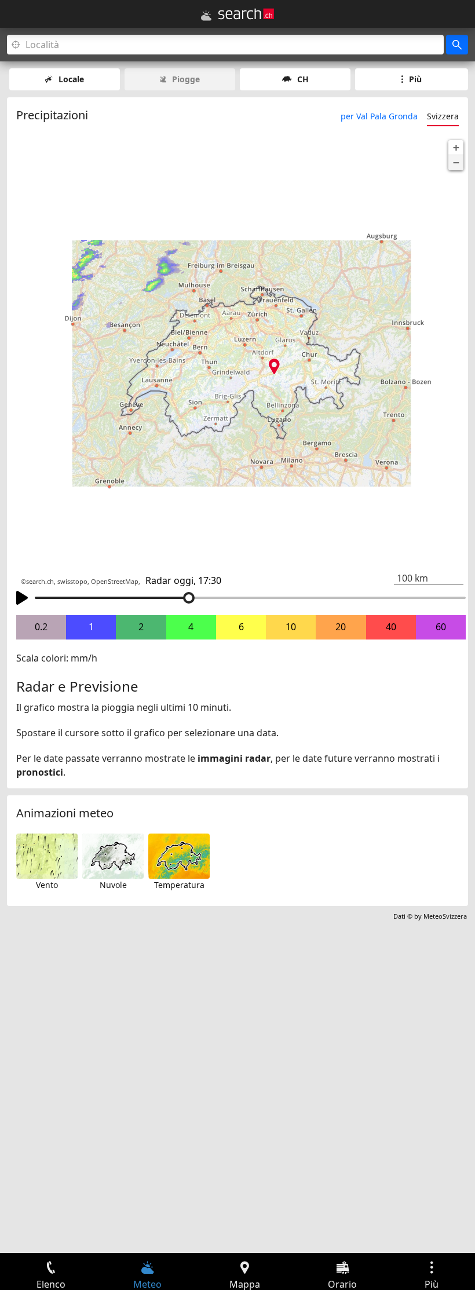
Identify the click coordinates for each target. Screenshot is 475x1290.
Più (415, 79)
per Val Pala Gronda (379, 116)
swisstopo (72, 582)
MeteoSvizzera (445, 916)
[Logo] (246, 14)
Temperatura (179, 884)
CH (303, 79)
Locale (71, 79)
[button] (455, 147)
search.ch (40, 582)
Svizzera (443, 116)
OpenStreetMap (114, 582)
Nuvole (113, 884)
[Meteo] (206, 15)
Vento (47, 884)
